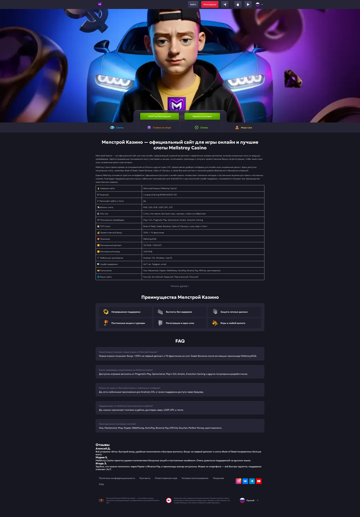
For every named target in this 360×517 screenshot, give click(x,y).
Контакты (145, 478)
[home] (100, 4)
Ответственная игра (166, 478)
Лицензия (218, 478)
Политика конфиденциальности (117, 478)
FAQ (101, 484)
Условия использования (195, 478)
